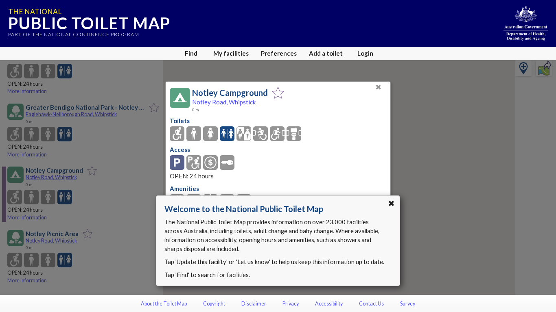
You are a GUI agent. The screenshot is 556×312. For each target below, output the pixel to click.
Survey (407, 304)
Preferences (279, 53)
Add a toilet (326, 53)
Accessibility (329, 304)
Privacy (290, 304)
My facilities (231, 53)
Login (365, 53)
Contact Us (371, 304)
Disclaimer (253, 304)
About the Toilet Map (164, 304)
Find (191, 53)
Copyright (214, 304)
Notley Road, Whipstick (224, 102)
